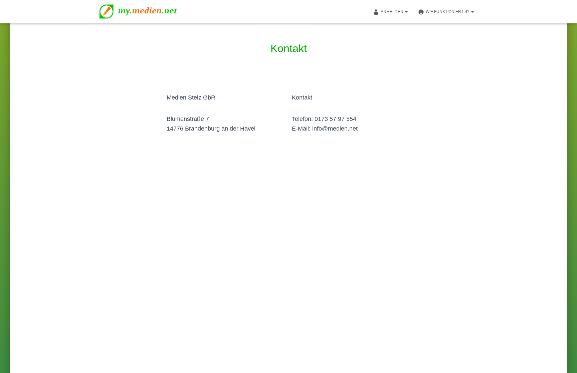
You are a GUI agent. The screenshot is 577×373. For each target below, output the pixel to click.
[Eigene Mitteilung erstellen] (144, 11)
